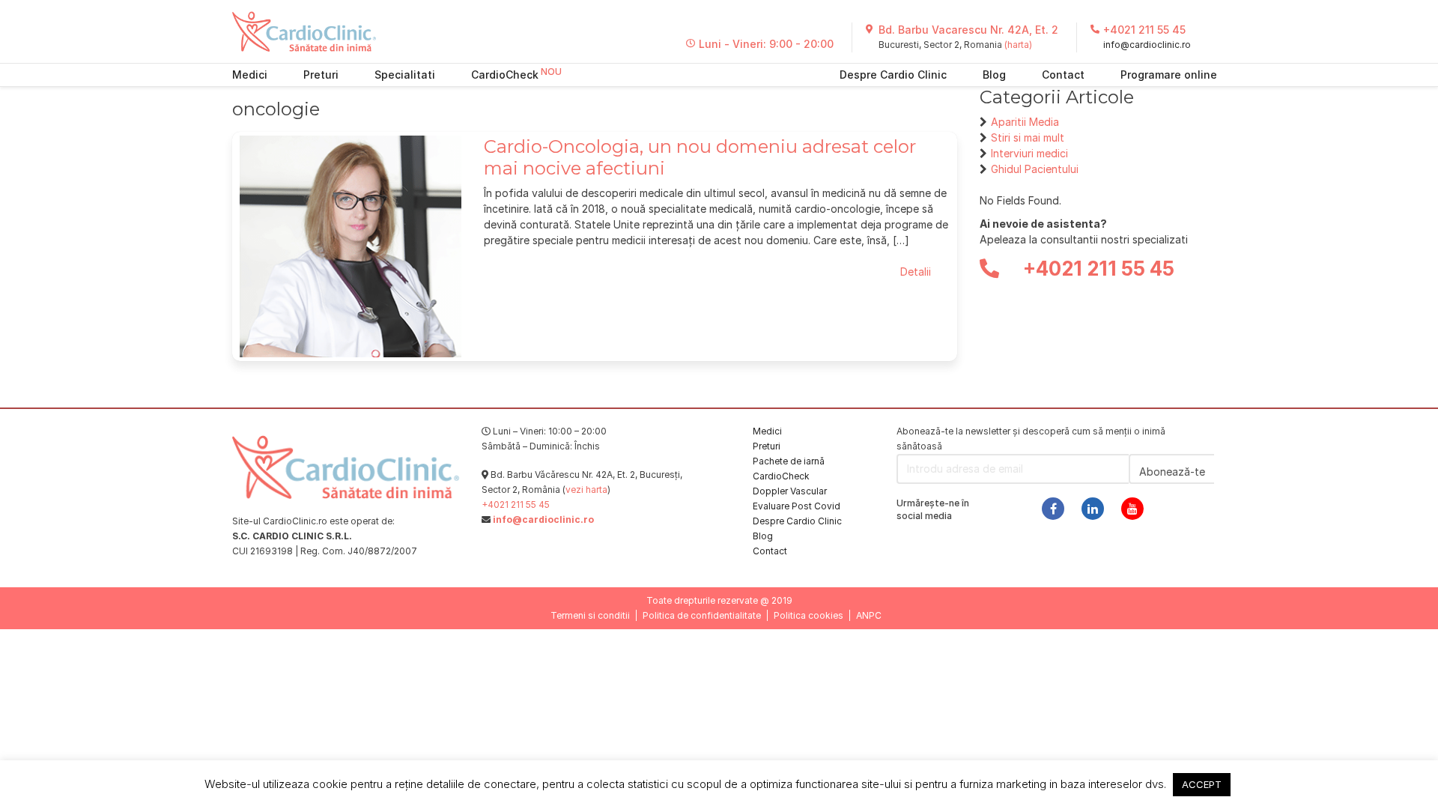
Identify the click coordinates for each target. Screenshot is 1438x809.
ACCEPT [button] (1202, 784)
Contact (1063, 74)
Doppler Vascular (790, 491)
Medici (249, 74)
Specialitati (404, 74)
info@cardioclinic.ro (1147, 44)
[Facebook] (1053, 508)
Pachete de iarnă (789, 461)
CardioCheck (505, 74)
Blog (994, 74)
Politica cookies (808, 615)
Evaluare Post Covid (796, 506)
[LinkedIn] (1092, 508)
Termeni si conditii (590, 615)
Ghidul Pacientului (1034, 169)
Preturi (321, 74)
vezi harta (586, 489)
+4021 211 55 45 (1144, 29)
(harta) (1018, 44)
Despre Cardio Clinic (893, 74)
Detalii (915, 271)
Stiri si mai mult (1027, 137)
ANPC (869, 615)
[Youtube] (1132, 508)
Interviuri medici (1029, 153)
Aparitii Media (1025, 121)
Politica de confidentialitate (702, 615)
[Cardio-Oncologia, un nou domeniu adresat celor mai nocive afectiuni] (350, 245)
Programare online (1168, 74)
